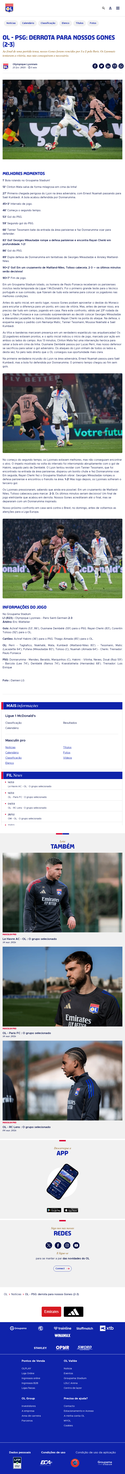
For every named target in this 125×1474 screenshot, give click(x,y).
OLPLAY (26, 1368)
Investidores (29, 1406)
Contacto (69, 1406)
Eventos (68, 1373)
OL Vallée (70, 1361)
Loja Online (28, 1373)
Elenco (9, 763)
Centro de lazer (73, 1388)
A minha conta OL (74, 1416)
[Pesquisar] (103, 8)
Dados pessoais (20, 1452)
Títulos (67, 747)
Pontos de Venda (33, 1361)
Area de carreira (31, 1416)
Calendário (12, 728)
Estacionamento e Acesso (79, 1411)
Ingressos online (31, 1378)
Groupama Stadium (75, 1378)
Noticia (68, 1368)
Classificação (13, 723)
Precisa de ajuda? (76, 1398)
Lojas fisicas (28, 1388)
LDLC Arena (71, 1383)
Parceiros (27, 1421)
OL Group (28, 1398)
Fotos (66, 752)
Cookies (68, 1425)
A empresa (28, 1411)
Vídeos (67, 758)
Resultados (70, 723)
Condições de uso (53, 1452)
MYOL (67, 1421)
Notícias (10, 747)
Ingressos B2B (30, 1383)
